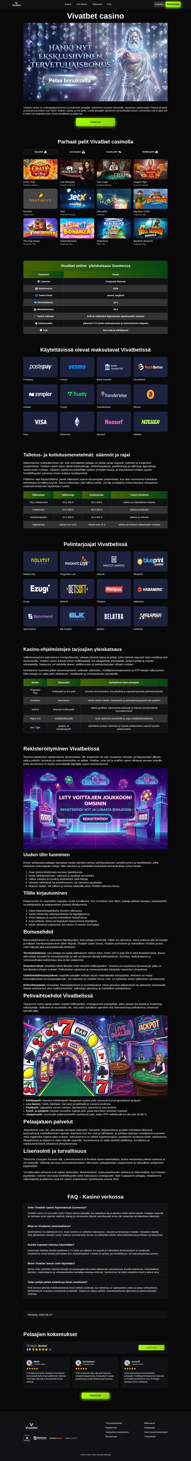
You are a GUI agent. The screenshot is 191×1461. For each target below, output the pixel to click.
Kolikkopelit (148, 152)
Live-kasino (75, 152)
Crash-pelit (111, 152)
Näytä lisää (95, 1395)
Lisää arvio (151, 1347)
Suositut (39, 152)
